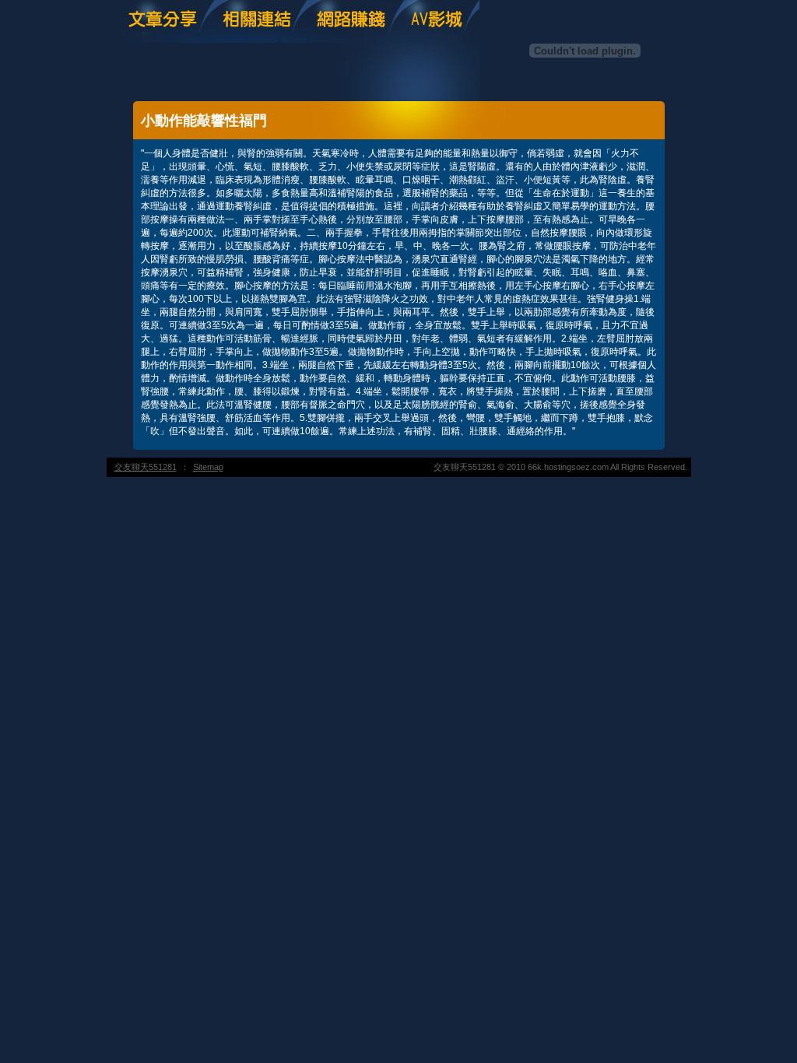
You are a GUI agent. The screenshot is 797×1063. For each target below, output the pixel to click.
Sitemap (208, 467)
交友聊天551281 (145, 467)
